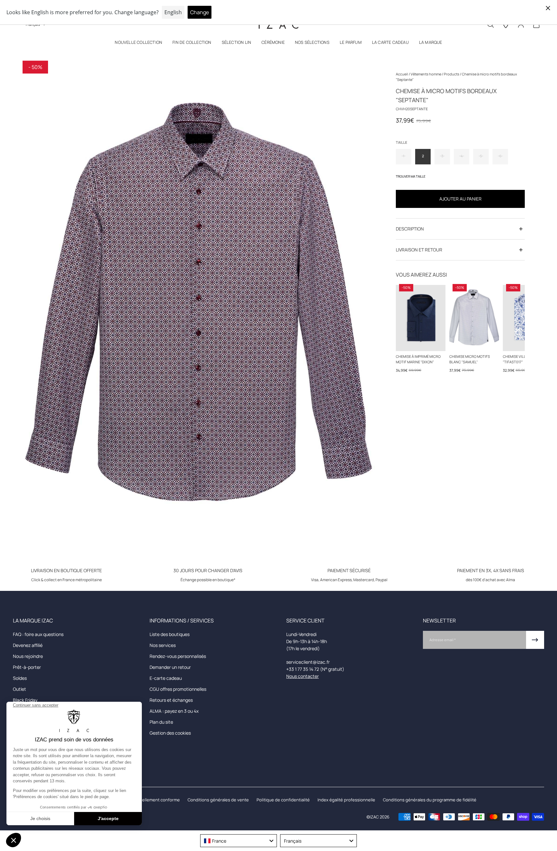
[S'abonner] (535, 640)
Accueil (402, 74)
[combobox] (238, 840)
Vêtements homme (426, 74)
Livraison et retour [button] (419, 250)
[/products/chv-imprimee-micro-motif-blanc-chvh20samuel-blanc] (474, 318)
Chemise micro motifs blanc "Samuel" (469, 359)
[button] (138, 43)
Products (452, 74)
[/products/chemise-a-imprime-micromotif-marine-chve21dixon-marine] (420, 318)
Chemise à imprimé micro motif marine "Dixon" (418, 359)
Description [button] (410, 229)
